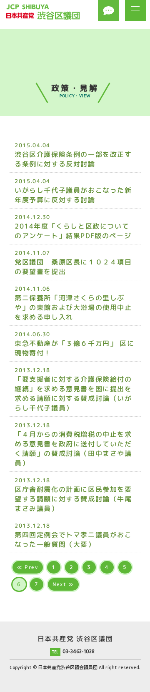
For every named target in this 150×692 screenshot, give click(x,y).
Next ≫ (63, 584)
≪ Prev (27, 567)
